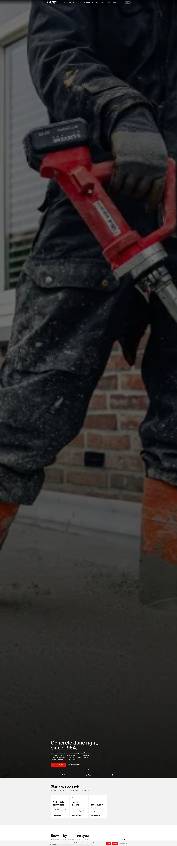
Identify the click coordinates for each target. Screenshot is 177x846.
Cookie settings (123, 843)
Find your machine (58, 765)
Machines (67, 2)
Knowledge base (88, 2)
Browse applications (74, 765)
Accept (108, 843)
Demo (108, 2)
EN (127, 2)
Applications (76, 2)
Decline (115, 843)
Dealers (97, 2)
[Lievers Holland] (51, 2)
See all (123, 839)
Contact (114, 2)
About (103, 2)
